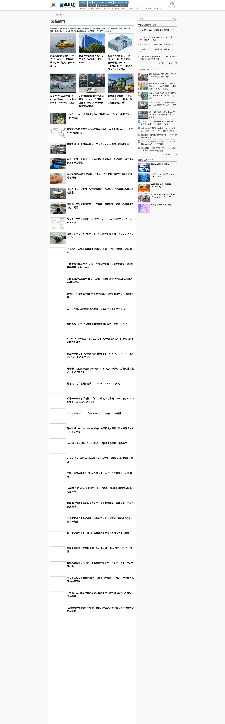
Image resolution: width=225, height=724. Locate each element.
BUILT (52, 15)
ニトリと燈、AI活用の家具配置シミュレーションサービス (96, 309)
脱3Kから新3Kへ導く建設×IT (162, 205)
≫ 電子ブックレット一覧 (168, 63)
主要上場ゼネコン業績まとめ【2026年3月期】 (157, 45)
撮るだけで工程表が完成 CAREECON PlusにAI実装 (93, 383)
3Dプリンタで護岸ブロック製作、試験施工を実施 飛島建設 (97, 443)
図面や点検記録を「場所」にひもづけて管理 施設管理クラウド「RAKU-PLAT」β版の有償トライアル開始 (120, 63)
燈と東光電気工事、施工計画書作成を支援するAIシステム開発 (98, 533)
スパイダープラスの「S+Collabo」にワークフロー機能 (94, 413)
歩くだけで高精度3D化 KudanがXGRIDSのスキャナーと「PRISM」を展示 (63, 99)
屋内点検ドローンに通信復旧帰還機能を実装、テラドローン (97, 324)
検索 (175, 19)
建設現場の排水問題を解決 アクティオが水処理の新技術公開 (98, 144)
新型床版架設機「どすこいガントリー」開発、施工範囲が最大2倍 (120, 99)
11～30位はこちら (170, 154)
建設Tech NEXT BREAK (160, 164)
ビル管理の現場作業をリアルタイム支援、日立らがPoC (91, 59)
